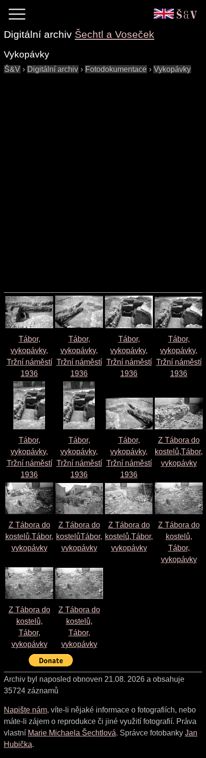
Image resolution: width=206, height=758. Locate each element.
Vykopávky (172, 69)
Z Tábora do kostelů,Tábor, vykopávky (179, 451)
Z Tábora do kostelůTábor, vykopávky (79, 536)
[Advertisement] (103, 178)
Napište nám (25, 710)
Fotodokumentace (116, 69)
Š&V (12, 69)
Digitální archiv (52, 69)
